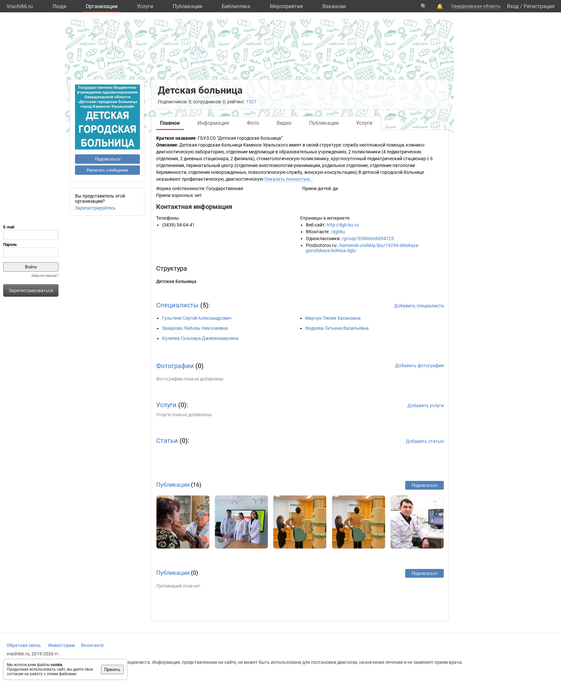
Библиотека (236, 6)
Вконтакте (92, 645)
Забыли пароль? (44, 276)
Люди (59, 6)
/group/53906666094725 (368, 238)
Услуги (145, 6)
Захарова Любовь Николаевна (195, 328)
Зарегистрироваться (31, 290)
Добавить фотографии (419, 365)
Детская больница (176, 281)
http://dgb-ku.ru (343, 224)
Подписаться (107, 159)
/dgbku (337, 231)
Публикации (187, 6)
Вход (513, 6)
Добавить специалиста (419, 305)
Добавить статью (425, 441)
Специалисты (177, 305)
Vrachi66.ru (19, 6)
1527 (251, 101)
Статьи (167, 441)
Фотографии (175, 366)
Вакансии (334, 6)
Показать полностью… (288, 179)
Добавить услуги (425, 405)
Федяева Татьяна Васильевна (337, 328)
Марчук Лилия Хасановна (333, 318)
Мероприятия (286, 6)
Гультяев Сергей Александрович (196, 318)
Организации (102, 6)
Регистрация (539, 6)
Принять (112, 669)
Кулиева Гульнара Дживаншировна (200, 338)
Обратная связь (23, 645)
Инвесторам (61, 645)
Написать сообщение (107, 170)
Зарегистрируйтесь (95, 208)
